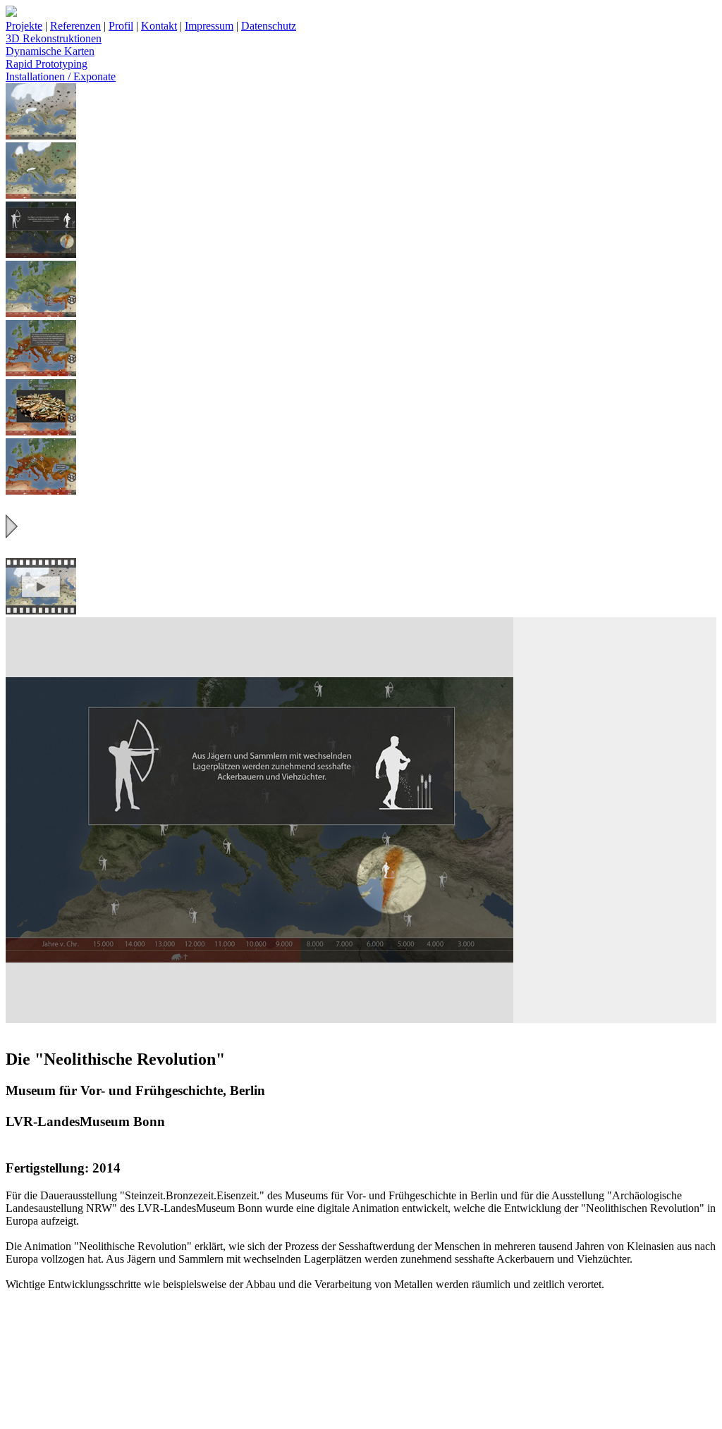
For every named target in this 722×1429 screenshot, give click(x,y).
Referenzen (75, 26)
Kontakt (159, 26)
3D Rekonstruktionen (54, 38)
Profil (121, 26)
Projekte (24, 26)
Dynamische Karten (50, 51)
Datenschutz (268, 26)
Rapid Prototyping (46, 64)
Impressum (209, 26)
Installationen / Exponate (61, 76)
